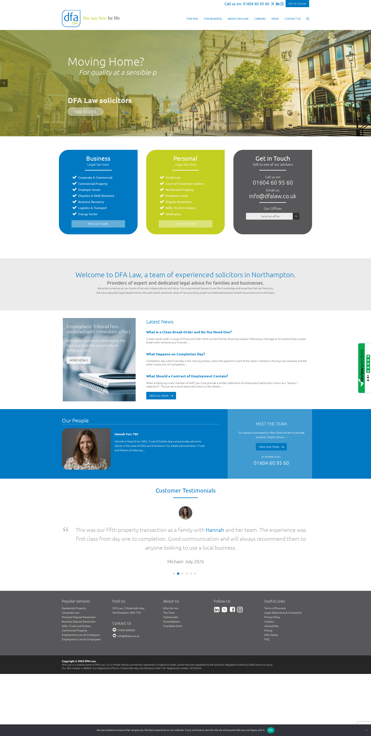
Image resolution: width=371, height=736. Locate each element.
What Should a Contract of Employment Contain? (187, 376)
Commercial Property (93, 183)
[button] (308, 18)
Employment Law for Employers (81, 617)
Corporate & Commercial (95, 177)
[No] (366, 730)
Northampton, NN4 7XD (126, 595)
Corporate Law (70, 595)
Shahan (231, 530)
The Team (169, 595)
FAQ (267, 621)
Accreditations (171, 604)
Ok (270, 730)
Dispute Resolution (179, 202)
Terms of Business (275, 590)
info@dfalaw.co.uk (272, 196)
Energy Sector (88, 214)
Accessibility (271, 608)
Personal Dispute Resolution (79, 599)
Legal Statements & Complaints (283, 595)
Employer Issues (89, 189)
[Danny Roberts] (86, 449)
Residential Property (180, 189)
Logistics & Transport (92, 208)
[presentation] (62, 472)
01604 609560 (126, 612)
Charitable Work (172, 608)
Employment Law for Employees (81, 621)
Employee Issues (177, 195)
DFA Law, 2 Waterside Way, (128, 590)
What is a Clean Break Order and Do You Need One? (189, 332)
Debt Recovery (104, 195)
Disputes (84, 195)
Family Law (173, 177)
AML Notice (271, 617)
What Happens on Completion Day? (175, 354)
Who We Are (170, 590)
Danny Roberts (125, 434)
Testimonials (170, 599)
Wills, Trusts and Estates (76, 608)
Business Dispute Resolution (79, 604)
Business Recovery (91, 202)
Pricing (268, 612)
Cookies (269, 604)
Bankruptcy (173, 214)
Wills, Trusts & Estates (181, 208)
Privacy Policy (272, 599)
